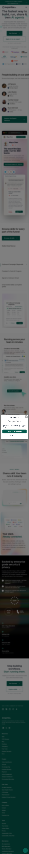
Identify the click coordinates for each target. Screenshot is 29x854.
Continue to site (14, 435)
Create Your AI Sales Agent (15, 431)
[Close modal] (26, 416)
